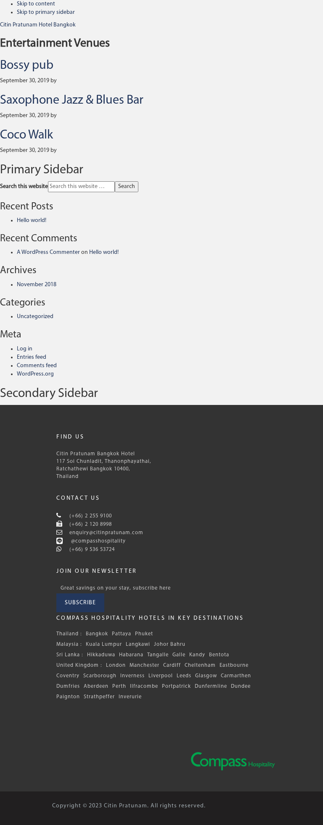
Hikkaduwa (101, 655)
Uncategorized (35, 316)
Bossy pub (26, 65)
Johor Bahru (169, 644)
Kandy (197, 655)
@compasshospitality (97, 541)
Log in (24, 349)
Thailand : (69, 634)
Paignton (68, 697)
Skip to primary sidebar (46, 12)
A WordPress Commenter (48, 252)
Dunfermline (211, 686)
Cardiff (172, 665)
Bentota (219, 655)
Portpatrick (176, 686)
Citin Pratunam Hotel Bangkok (38, 25)
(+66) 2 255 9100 (90, 516)
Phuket (144, 634)
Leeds (184, 676)
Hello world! (31, 220)
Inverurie (130, 697)
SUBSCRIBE (80, 603)
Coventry (67, 676)
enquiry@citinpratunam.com (106, 532)
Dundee (241, 686)
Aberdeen (96, 686)
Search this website (24, 186)
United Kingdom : (79, 665)
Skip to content (36, 4)
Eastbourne (234, 665)
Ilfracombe (144, 686)
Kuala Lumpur (104, 644)
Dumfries (68, 686)
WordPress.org (35, 374)
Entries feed (31, 357)
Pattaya (121, 634)
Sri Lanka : (69, 655)
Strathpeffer (99, 697)
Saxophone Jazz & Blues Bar (71, 100)
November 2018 (36, 285)
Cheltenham (200, 665)
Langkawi (138, 644)
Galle (178, 655)
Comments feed (37, 366)
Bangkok (97, 634)
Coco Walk (26, 135)
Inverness (132, 676)
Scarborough (99, 676)
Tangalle (158, 655)
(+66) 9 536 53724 (91, 549)
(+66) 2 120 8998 (90, 524)
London (116, 665)
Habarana (131, 655)
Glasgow (206, 676)
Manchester (144, 665)
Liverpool (160, 676)
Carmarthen (236, 676)
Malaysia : (69, 644)
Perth (119, 686)
